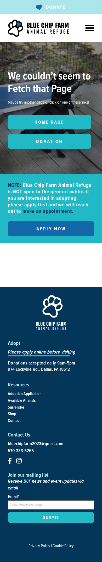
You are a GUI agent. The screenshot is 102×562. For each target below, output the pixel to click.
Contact (14, 420)
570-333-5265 (21, 450)
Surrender (16, 407)
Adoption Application (25, 394)
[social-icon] (10, 461)
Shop (12, 414)
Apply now (51, 228)
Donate (55, 7)
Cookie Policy (63, 545)
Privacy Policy (39, 545)
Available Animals (22, 400)
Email (13, 496)
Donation (49, 141)
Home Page (49, 122)
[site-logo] (38, 28)
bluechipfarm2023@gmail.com (35, 443)
